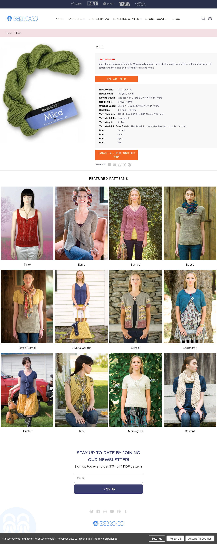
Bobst (190, 264)
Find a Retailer (116, 78)
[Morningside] (135, 390)
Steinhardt (190, 347)
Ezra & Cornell (27, 347)
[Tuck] (81, 390)
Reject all (175, 538)
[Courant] (190, 390)
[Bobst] (190, 223)
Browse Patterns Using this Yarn (116, 155)
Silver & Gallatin (81, 347)
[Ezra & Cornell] (27, 306)
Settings (157, 538)
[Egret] (81, 223)
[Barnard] (135, 223)
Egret (81, 264)
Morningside (135, 431)
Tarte (27, 264)
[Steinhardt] (190, 306)
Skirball (135, 347)
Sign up (108, 489)
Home (9, 33)
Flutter (27, 431)
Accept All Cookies (200, 538)
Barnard (136, 264)
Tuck (81, 431)
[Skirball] (135, 306)
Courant (190, 431)
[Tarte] (27, 223)
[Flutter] (27, 390)
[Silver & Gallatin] (81, 306)
